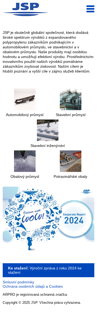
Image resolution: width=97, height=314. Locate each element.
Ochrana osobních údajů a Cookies (33, 286)
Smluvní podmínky (18, 282)
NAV (90, 8)
